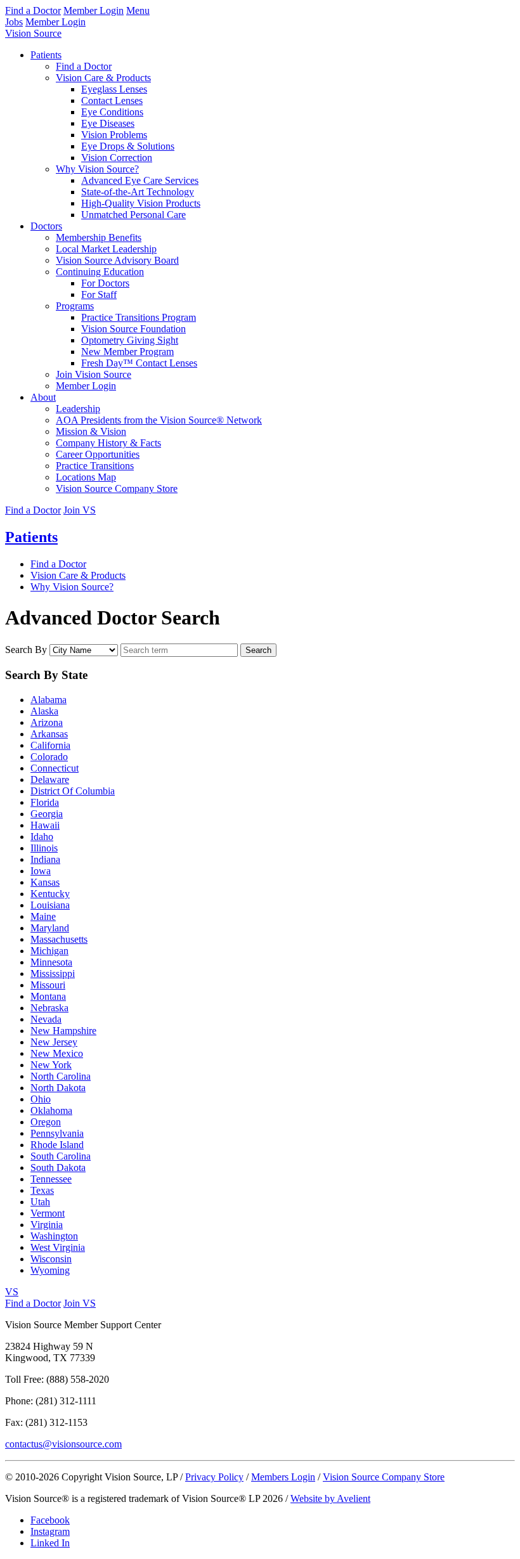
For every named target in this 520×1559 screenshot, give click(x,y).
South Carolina (60, 1156)
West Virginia (57, 1247)
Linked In (50, 1542)
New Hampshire (63, 1030)
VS (11, 1291)
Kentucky (50, 893)
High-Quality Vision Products (140, 203)
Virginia (46, 1224)
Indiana (45, 859)
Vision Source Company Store (117, 488)
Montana (48, 996)
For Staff (99, 294)
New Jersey (53, 1042)
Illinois (44, 848)
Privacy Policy (214, 1477)
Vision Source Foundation (133, 328)
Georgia (46, 813)
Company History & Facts (108, 442)
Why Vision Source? (97, 169)
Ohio (40, 1099)
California (50, 745)
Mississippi (52, 973)
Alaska (44, 711)
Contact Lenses (112, 100)
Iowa (40, 870)
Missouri (47, 985)
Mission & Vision (91, 431)
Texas (42, 1190)
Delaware (49, 779)
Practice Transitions (95, 465)
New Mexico (56, 1053)
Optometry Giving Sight (129, 340)
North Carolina (60, 1076)
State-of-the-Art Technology (137, 191)
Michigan (49, 950)
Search (258, 650)
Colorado (49, 756)
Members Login (283, 1477)
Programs (75, 306)
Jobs (14, 21)
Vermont (47, 1213)
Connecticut (54, 768)
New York (51, 1064)
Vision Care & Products (103, 77)
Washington (54, 1236)
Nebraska (49, 1007)
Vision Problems (114, 134)
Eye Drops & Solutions (127, 146)
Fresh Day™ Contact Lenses (139, 363)
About (43, 397)
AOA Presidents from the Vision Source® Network (159, 420)
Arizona (46, 722)
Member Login (93, 10)
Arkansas (49, 733)
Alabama (48, 699)
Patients (46, 54)
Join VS (79, 510)
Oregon (45, 1121)
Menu (138, 10)
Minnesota (51, 962)
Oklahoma (51, 1110)
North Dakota (58, 1087)
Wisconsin (51, 1258)
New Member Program (127, 351)
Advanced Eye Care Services (139, 180)
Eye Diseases (107, 123)
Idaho (41, 836)
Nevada (46, 1019)
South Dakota (58, 1167)
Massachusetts (59, 939)
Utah (40, 1201)
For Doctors (105, 283)
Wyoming (50, 1270)
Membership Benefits (98, 237)
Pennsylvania (57, 1133)
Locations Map (86, 477)
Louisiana (50, 905)
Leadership (78, 408)
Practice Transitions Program (138, 317)
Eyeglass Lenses (114, 89)
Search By (26, 649)
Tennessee (51, 1179)
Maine (43, 916)
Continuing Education (100, 271)
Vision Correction (116, 157)
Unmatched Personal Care (133, 214)
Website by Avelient (330, 1498)
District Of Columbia (72, 791)
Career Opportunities (98, 454)
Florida (44, 802)
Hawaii (45, 825)
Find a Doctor (33, 10)
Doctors (46, 226)
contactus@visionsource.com (63, 1444)
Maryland (49, 927)
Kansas (45, 882)
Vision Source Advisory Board (117, 260)
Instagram (50, 1531)
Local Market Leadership (106, 248)
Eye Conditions (112, 112)
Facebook (50, 1520)
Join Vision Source (93, 374)
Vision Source (33, 33)
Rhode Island (57, 1144)
